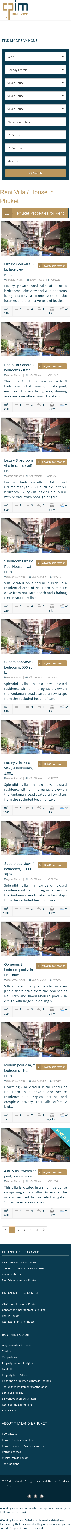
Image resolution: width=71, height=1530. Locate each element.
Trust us (6, 1351)
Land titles (8, 1369)
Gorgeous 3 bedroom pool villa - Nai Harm (19, 969)
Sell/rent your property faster (19, 1398)
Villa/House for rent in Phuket (19, 1304)
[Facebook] (29, 1496)
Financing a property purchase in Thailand (26, 1381)
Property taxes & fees (14, 1375)
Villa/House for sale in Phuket (19, 1262)
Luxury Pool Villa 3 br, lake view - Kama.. (19, 269)
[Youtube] (42, 1496)
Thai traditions (10, 1463)
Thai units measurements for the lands (24, 1387)
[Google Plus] (35, 1496)
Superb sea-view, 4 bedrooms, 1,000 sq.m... (19, 869)
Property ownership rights (17, 1363)
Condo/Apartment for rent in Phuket (23, 1310)
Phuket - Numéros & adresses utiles (23, 1446)
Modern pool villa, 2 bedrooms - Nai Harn (19, 1070)
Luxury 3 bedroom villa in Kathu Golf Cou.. (18, 465)
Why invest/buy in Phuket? (18, 1345)
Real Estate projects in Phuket (19, 1280)
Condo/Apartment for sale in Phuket (23, 1268)
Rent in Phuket (10, 1316)
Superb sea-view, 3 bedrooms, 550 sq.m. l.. (20, 667)
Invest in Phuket (11, 1274)
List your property (12, 1392)
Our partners (9, 1357)
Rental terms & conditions (17, 1404)
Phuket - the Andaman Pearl (18, 1440)
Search (37, 173)
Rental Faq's (9, 1410)
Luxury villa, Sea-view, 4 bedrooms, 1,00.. (18, 768)
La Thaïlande (9, 1434)
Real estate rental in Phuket (18, 1321)
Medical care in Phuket (15, 1458)
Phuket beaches (11, 1452)
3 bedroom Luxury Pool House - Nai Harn (18, 566)
